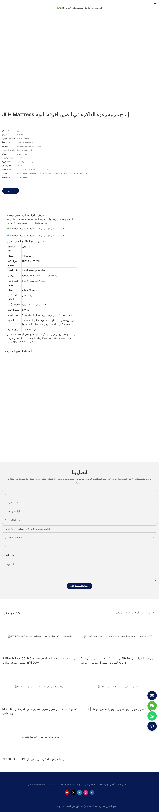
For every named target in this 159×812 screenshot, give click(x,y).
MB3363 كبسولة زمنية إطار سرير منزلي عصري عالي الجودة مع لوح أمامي (39, 711)
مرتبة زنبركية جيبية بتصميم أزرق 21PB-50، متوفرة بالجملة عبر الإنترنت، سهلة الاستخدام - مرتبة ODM (117, 660)
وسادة (119, 612)
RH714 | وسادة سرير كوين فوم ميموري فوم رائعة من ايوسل (116, 709)
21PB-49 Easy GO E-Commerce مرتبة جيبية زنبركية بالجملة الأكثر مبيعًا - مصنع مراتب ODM (38, 660)
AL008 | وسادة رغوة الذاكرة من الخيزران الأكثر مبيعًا (33, 759)
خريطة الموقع (49, 806)
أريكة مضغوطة (132, 612)
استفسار (11, 191)
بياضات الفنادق (148, 612)
